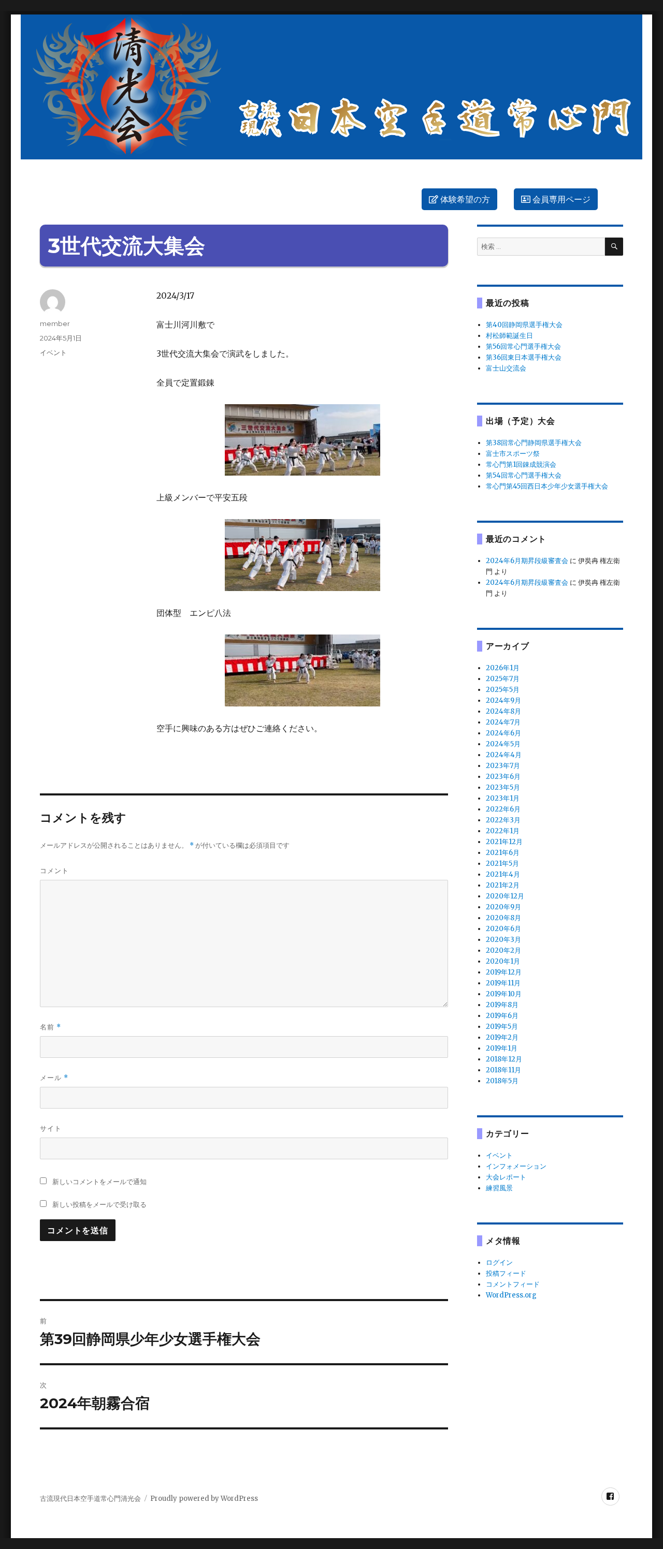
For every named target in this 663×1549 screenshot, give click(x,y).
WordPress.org (511, 1295)
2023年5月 (503, 787)
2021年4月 (503, 874)
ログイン (499, 1262)
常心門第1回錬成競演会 (521, 464)
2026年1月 (503, 667)
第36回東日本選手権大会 (523, 357)
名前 (50, 1027)
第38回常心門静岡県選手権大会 (534, 442)
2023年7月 (503, 765)
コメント (54, 870)
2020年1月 (503, 961)
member (55, 323)
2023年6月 (503, 776)
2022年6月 (503, 809)
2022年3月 (503, 820)
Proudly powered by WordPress (204, 1498)
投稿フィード (506, 1273)
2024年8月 (503, 711)
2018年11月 (503, 1070)
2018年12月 (504, 1059)
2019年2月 (502, 1037)
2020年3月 (503, 939)
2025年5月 (503, 689)
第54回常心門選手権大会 (523, 475)
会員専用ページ (560, 199)
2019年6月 (502, 1015)
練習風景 (499, 1188)
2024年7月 (503, 722)
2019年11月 (503, 983)
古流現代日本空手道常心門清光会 (90, 1498)
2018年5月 (502, 1080)
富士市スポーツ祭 (513, 453)
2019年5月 (502, 1026)
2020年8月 (503, 917)
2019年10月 (504, 994)
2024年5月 (503, 744)
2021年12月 (504, 841)
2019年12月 (504, 972)
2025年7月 (503, 678)
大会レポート (506, 1177)
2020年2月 (503, 950)
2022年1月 (503, 831)
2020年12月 (505, 896)
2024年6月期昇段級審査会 (527, 560)
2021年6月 (503, 852)
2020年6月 (503, 928)
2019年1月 (501, 1048)
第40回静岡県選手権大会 (524, 324)
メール (54, 1077)
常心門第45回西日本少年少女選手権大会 (547, 486)
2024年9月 (503, 700)
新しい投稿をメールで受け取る (99, 1204)
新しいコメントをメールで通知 (99, 1181)
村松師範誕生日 (509, 335)
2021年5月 (502, 863)
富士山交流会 (506, 368)
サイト (51, 1128)
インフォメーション (516, 1166)
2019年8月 (502, 1004)
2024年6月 (503, 733)
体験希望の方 (464, 199)
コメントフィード (513, 1284)
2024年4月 (504, 754)
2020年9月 (503, 907)
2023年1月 (503, 798)
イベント (53, 352)
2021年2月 (503, 885)
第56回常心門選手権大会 (523, 346)
